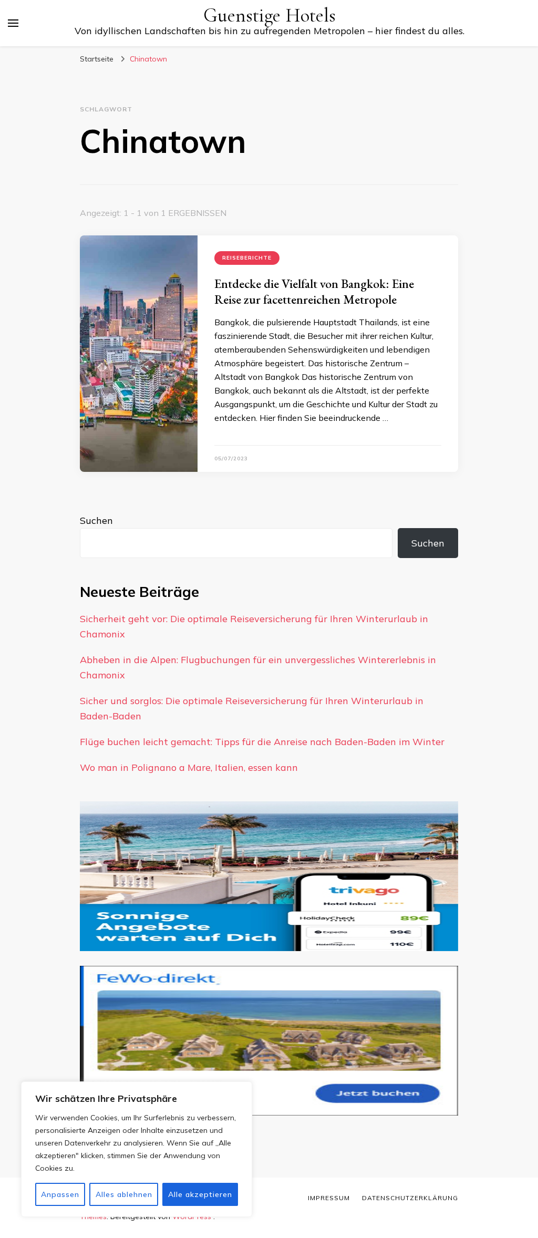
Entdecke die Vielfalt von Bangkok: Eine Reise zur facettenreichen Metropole (314, 291)
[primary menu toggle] (13, 23)
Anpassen (60, 1194)
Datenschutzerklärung (410, 1198)
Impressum (329, 1198)
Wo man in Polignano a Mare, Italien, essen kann (189, 767)
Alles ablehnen (124, 1194)
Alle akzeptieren (200, 1194)
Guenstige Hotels (269, 15)
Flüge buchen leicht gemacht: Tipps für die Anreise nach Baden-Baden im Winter (262, 742)
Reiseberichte (247, 257)
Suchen (96, 520)
